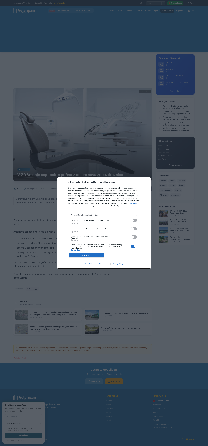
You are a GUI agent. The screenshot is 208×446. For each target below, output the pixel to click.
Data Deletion (90, 264)
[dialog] (104, 223)
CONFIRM (86, 255)
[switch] (134, 220)
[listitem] (104, 215)
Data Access (104, 264)
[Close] (145, 182)
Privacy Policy (117, 264)
